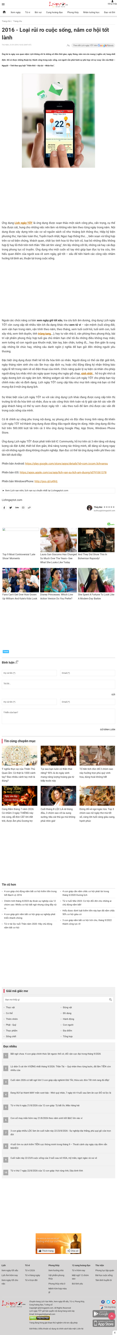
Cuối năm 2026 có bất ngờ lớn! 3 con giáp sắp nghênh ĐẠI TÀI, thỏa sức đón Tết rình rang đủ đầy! (60, 1080)
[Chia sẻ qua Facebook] (4, 508)
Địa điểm (67, 1030)
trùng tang (44, 333)
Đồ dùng (67, 1013)
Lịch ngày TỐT (23, 222)
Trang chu (17, 21)
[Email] (23, 508)
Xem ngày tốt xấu (10, 1270)
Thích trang (47, 1250)
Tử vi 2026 (30, 1270)
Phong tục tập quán (104, 1270)
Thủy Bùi (98, 507)
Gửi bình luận (107, 729)
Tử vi (27, 12)
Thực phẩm (11, 1030)
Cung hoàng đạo (54, 12)
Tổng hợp (68, 1036)
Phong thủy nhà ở (56, 1283)
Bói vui (38, 12)
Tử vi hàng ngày (32, 1275)
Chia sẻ (74, 1250)
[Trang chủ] (4, 12)
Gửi (113, 694)
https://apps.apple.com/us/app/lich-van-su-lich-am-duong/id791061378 (63, 472)
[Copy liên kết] (29, 508)
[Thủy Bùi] (89, 508)
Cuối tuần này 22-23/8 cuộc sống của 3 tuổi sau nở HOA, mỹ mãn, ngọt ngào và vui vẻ (54, 1158)
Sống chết (11, 1036)
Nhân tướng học (91, 12)
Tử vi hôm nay (78, 1270)
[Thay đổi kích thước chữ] (68, 45)
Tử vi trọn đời (31, 1280)
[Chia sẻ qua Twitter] (10, 508)
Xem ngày (16, 12)
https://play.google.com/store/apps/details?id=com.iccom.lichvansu (66, 463)
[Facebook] (102, 1303)
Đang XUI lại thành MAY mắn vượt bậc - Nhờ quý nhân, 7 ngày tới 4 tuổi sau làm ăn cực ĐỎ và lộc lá (61, 1092)
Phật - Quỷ (11, 1024)
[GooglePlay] (104, 1317)
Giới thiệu (33, 1329)
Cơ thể (9, 1013)
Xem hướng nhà (56, 1270)
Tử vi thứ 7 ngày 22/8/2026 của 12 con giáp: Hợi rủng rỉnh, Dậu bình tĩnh (47, 1170)
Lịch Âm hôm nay (10, 1275)
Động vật (67, 1007)
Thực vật (10, 1007)
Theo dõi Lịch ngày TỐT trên (85, 45)
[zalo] (17, 508)
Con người (68, 1024)
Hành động (68, 1019)
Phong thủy (73, 12)
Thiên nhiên (12, 1019)
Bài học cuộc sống (104, 1275)
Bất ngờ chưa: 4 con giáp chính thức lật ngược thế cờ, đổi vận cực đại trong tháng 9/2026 (56, 1053)
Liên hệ (80, 1329)
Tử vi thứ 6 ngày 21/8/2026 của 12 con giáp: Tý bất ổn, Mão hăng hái (45, 1105)
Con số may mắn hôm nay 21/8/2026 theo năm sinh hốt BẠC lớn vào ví (46, 1118)
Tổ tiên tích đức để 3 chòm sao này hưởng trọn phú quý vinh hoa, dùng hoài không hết (96, 773)
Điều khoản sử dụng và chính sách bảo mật (57, 1329)
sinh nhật (86, 373)
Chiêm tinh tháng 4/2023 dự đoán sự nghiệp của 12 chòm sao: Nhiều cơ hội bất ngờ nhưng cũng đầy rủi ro (30, 905)
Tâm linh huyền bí (103, 1280)
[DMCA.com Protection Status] (39, 1319)
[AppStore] (104, 1326)
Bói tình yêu (77, 1283)
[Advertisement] (47, 197)
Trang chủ (6, 21)
